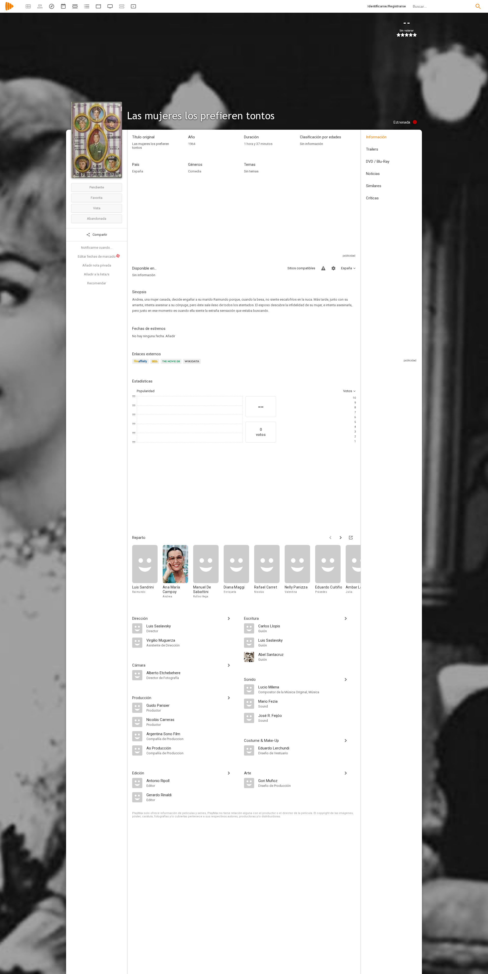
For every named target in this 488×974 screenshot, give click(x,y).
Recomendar (96, 283)
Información (376, 137)
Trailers (372, 149)
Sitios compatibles (301, 268)
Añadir (170, 336)
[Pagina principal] (9, 9)
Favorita (96, 198)
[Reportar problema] (323, 268)
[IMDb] (155, 364)
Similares (373, 186)
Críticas (372, 198)
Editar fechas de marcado (98, 256)
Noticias (373, 173)
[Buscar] (478, 6)
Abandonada (96, 218)
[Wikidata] (192, 364)
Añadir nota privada (96, 265)
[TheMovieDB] (172, 364)
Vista (96, 208)
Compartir (99, 235)
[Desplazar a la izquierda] (330, 538)
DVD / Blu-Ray (377, 161)
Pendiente (96, 187)
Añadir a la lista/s (96, 274)
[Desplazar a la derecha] (341, 538)
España (137, 171)
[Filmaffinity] (141, 364)
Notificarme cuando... (96, 247)
